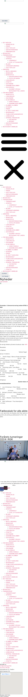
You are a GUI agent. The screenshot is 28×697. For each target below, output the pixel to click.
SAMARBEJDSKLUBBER (12, 85)
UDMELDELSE (10, 116)
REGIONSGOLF (10, 112)
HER (26, 344)
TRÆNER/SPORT (7, 55)
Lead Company (4, 696)
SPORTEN (8, 58)
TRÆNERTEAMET (11, 57)
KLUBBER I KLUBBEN (12, 105)
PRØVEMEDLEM (10, 51)
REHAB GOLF (6, 53)
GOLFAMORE (9, 83)
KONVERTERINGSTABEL (15, 76)
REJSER (8, 64)
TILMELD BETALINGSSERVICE (14, 114)
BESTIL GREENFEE (11, 71)
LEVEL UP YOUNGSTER (15, 62)
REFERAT (11, 121)
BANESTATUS (10, 75)
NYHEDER (9, 107)
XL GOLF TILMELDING (12, 110)
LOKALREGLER (10, 80)
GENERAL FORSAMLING (13, 117)
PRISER (8, 46)
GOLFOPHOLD (10, 87)
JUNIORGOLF (13, 60)
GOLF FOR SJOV (10, 48)
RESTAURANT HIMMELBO (10, 126)
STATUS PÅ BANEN (14, 78)
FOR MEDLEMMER (8, 92)
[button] (14, 157)
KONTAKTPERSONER (12, 49)
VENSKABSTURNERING (12, 66)
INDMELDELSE (10, 44)
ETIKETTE (8, 82)
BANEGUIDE (9, 73)
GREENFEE (6, 69)
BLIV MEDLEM (7, 42)
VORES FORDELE (14, 101)
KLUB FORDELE (10, 100)
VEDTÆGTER (12, 119)
